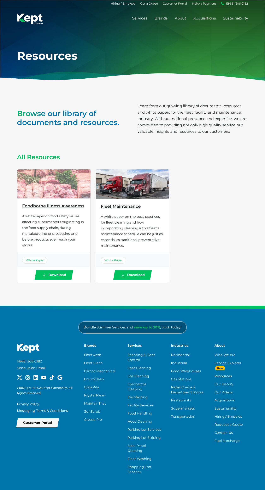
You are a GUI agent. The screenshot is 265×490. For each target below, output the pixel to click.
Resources (223, 376)
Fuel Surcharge (227, 441)
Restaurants (181, 400)
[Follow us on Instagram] (27, 377)
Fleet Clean (93, 363)
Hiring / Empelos (228, 416)
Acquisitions (204, 18)
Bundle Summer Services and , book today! (132, 327)
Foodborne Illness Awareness (53, 205)
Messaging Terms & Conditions (42, 411)
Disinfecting (138, 397)
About (180, 18)
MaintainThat (95, 403)
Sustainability (235, 18)
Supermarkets (183, 408)
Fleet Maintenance (121, 206)
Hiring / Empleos (123, 3)
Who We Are (224, 355)
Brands (161, 18)
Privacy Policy (28, 404)
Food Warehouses (186, 371)
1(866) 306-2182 (237, 3)
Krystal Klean (94, 395)
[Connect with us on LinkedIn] (35, 377)
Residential (180, 355)
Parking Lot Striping (144, 438)
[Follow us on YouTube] (43, 377)
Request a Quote (228, 425)
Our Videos (223, 392)
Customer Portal (175, 3)
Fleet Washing (140, 459)
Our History (223, 384)
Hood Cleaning (140, 421)
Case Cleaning (139, 368)
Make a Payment (204, 3)
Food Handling (140, 413)
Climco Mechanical (99, 371)
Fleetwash (92, 355)
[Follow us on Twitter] (19, 377)
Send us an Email (31, 368)
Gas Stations (181, 379)
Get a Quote (149, 3)
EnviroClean (94, 379)
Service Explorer (227, 363)
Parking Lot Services (144, 430)
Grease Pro (93, 420)
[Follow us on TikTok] (51, 377)
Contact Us (223, 433)
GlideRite (91, 387)
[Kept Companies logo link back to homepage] (30, 18)
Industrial (179, 363)
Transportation (183, 416)
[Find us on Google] (60, 377)
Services (139, 18)
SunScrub (92, 411)
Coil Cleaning (138, 376)
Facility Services (140, 405)
